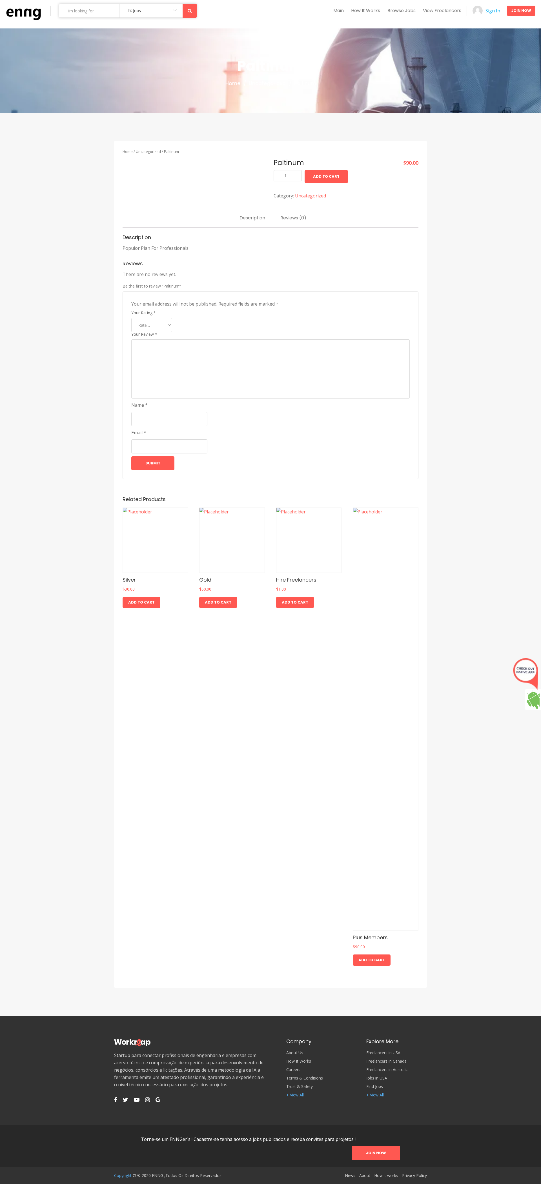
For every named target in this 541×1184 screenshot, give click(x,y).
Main (338, 10)
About (364, 1175)
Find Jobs (374, 1086)
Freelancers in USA (383, 1053)
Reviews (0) (293, 218)
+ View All (295, 1095)
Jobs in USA (376, 1078)
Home (232, 83)
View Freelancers (442, 10)
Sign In (492, 11)
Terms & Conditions (304, 1078)
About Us (294, 1053)
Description (252, 218)
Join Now (521, 10)
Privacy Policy (414, 1175)
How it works (365, 10)
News (350, 1175)
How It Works (298, 1061)
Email (138, 432)
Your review (144, 334)
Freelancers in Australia (387, 1069)
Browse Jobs (401, 10)
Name (139, 405)
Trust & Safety (299, 1086)
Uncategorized (267, 83)
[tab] (252, 218)
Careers (293, 1069)
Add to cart (326, 176)
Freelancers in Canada (386, 1061)
